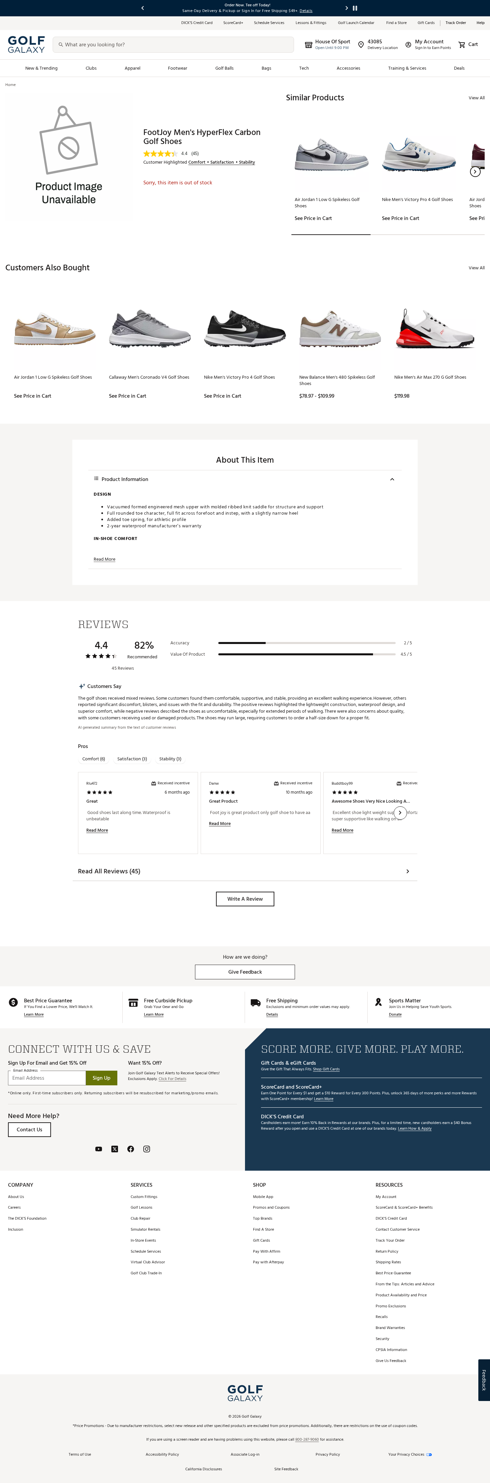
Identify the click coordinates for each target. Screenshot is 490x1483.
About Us (16, 1197)
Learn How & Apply (415, 1129)
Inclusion (15, 1230)
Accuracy (179, 643)
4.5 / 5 (406, 654)
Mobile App (263, 1197)
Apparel (132, 68)
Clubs (91, 68)
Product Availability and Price (401, 1295)
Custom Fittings (144, 1197)
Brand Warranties (390, 1328)
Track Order (456, 23)
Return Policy (387, 1252)
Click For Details (172, 1079)
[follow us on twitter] (115, 1150)
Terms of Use (80, 1455)
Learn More (34, 1015)
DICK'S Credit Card (391, 1219)
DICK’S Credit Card (197, 23)
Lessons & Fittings (311, 23)
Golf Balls (224, 68)
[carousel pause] (355, 8)
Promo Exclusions (391, 1306)
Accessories (348, 68)
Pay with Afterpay (268, 1262)
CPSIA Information (391, 1350)
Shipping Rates (388, 1262)
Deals (459, 68)
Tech (304, 68)
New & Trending (41, 68)
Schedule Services (269, 23)
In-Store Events (143, 1241)
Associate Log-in (245, 1455)
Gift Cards (426, 23)
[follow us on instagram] (147, 1150)
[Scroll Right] (400, 813)
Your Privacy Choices (406, 1455)
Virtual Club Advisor (148, 1262)
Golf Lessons (141, 1208)
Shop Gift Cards (326, 1069)
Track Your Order (390, 1241)
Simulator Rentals (145, 1230)
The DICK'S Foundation (27, 1219)
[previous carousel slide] (143, 8)
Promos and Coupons (271, 1208)
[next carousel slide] (347, 8)
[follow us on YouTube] (99, 1150)
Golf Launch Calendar (357, 23)
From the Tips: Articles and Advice (405, 1284)
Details (272, 1015)
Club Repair (140, 1219)
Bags (266, 68)
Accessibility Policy (162, 1455)
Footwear (177, 68)
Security (382, 1339)
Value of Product (187, 654)
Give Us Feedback (391, 1361)
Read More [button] (104, 559)
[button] (475, 171)
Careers (14, 1208)
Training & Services (407, 68)
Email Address (25, 1071)
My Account (386, 1197)
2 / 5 (408, 643)
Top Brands (262, 1219)
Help (481, 23)
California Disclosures (203, 1469)
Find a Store (396, 23)
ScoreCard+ (233, 23)
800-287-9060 (307, 1440)
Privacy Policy (328, 1455)
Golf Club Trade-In (146, 1273)
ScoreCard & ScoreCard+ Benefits (404, 1208)
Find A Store (263, 1230)
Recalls (382, 1317)
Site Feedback (286, 1469)
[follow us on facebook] (131, 1150)
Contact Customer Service (398, 1230)
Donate (395, 1015)
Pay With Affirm (266, 1252)
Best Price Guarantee (393, 1273)
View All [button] (477, 98)
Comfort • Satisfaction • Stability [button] (221, 162)
